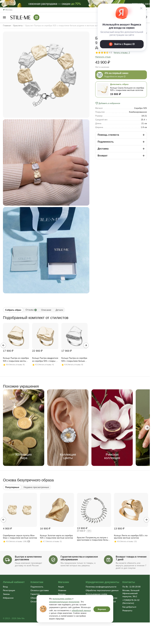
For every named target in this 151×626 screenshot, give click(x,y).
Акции (61, 587)
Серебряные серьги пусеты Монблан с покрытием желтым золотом (20, 536)
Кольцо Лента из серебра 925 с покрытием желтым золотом (131, 536)
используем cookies (62, 598)
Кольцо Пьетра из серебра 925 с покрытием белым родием (74, 360)
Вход (5, 587)
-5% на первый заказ (116, 73)
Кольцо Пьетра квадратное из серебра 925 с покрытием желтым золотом (45, 360)
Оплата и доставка (40, 590)
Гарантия (35, 594)
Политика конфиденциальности (101, 587)
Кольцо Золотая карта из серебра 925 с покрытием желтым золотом (56, 536)
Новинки (62, 590)
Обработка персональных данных (102, 590)
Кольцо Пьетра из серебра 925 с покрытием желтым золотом (16, 360)
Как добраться (129, 607)
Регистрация (9, 590)
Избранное (8, 598)
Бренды (62, 594)
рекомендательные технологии (64, 602)
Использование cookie (96, 594)
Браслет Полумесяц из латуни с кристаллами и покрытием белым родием (93, 538)
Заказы (6, 594)
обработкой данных (81, 610)
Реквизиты (127, 610)
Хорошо (102, 609)
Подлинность (37, 587)
